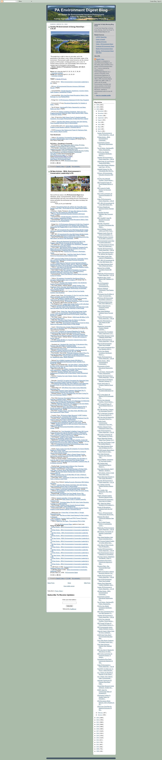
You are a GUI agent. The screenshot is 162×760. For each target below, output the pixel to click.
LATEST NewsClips (101, 37)
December (101, 111)
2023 (97, 717)
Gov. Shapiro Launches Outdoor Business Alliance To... (105, 486)
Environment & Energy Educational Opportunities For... (105, 144)
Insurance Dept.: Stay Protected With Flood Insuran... (103, 568)
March (100, 131)
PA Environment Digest (70, 160)
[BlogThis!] (53, 163)
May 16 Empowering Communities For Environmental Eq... (103, 284)
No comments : (76, 166)
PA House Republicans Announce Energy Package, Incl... (105, 208)
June (99, 124)
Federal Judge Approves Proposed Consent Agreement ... (104, 307)
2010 (97, 747)
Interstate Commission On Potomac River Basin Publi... (104, 682)
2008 (97, 751)
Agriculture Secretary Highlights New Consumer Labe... (105, 214)
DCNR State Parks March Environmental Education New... (104, 636)
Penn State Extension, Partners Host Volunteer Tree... (104, 455)
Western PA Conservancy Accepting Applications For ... (105, 390)
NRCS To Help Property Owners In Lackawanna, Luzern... (104, 524)
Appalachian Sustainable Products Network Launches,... (104, 328)
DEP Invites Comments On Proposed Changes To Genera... (104, 655)
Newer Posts (51, 583)
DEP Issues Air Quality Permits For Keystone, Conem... (104, 190)
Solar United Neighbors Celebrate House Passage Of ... (105, 313)
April (99, 129)
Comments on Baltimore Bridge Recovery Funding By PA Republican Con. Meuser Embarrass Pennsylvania (69, 151)
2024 (97, 109)
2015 (97, 735)
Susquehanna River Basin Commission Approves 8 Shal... (104, 562)
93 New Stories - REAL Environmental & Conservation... (103, 362)
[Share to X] (55, 163)
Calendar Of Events (101, 41)
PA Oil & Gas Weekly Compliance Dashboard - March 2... (104, 153)
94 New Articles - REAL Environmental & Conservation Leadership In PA (65, 172)
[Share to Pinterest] (60, 163)
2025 (97, 107)
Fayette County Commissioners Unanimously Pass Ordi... (105, 423)
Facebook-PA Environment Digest (105, 46)
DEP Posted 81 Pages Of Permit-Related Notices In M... (105, 184)
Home (69, 583)
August (100, 120)
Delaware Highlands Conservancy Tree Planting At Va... (105, 290)
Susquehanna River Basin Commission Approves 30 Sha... (105, 661)
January (100, 715)
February (100, 712)
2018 (97, 729)
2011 (97, 744)
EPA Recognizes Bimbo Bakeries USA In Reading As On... (105, 702)
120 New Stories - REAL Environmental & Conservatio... (104, 593)
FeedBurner (73, 609)
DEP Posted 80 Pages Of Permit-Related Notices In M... (105, 405)
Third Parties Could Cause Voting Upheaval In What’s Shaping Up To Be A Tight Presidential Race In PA (69, 148)
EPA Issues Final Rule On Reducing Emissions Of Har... (104, 708)
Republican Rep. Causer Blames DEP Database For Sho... (105, 279)
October (100, 115)
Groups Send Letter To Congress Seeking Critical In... (105, 385)
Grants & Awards (100, 39)
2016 (97, 733)
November (101, 113)
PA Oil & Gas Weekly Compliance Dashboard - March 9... (104, 607)
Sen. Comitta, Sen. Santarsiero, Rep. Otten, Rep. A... (104, 492)
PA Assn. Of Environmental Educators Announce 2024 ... (105, 175)
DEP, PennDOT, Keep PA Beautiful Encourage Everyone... (104, 219)
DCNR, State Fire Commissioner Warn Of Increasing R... (104, 691)
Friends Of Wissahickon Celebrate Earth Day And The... (104, 509)
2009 (97, 749)
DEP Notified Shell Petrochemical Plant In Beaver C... (104, 465)
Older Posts (87, 583)
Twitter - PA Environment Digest (104, 44)
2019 (97, 726)
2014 (97, 738)
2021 (97, 722)
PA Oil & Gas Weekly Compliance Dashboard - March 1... (104, 353)
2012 (97, 742)
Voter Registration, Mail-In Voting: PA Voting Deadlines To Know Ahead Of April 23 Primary (67, 145)
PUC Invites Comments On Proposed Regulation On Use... (104, 195)
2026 (97, 104)
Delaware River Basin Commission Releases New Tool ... (105, 518)
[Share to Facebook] (58, 163)
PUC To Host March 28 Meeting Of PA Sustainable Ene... (105, 396)
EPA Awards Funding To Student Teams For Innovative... (103, 697)
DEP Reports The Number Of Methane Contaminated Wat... (105, 533)
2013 (97, 740)
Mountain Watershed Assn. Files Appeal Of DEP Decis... (104, 322)
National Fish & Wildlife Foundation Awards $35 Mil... (104, 269)
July (99, 122)
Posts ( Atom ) (59, 591)
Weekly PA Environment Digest (104, 48)
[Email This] (51, 163)
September (101, 118)
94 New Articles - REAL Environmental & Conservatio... (103, 139)
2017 (97, 731)
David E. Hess (100, 59)
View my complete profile (103, 95)
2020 (97, 724)
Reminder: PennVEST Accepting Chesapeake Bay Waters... (105, 225)
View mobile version (69, 586)
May (99, 126)
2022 (97, 720)
